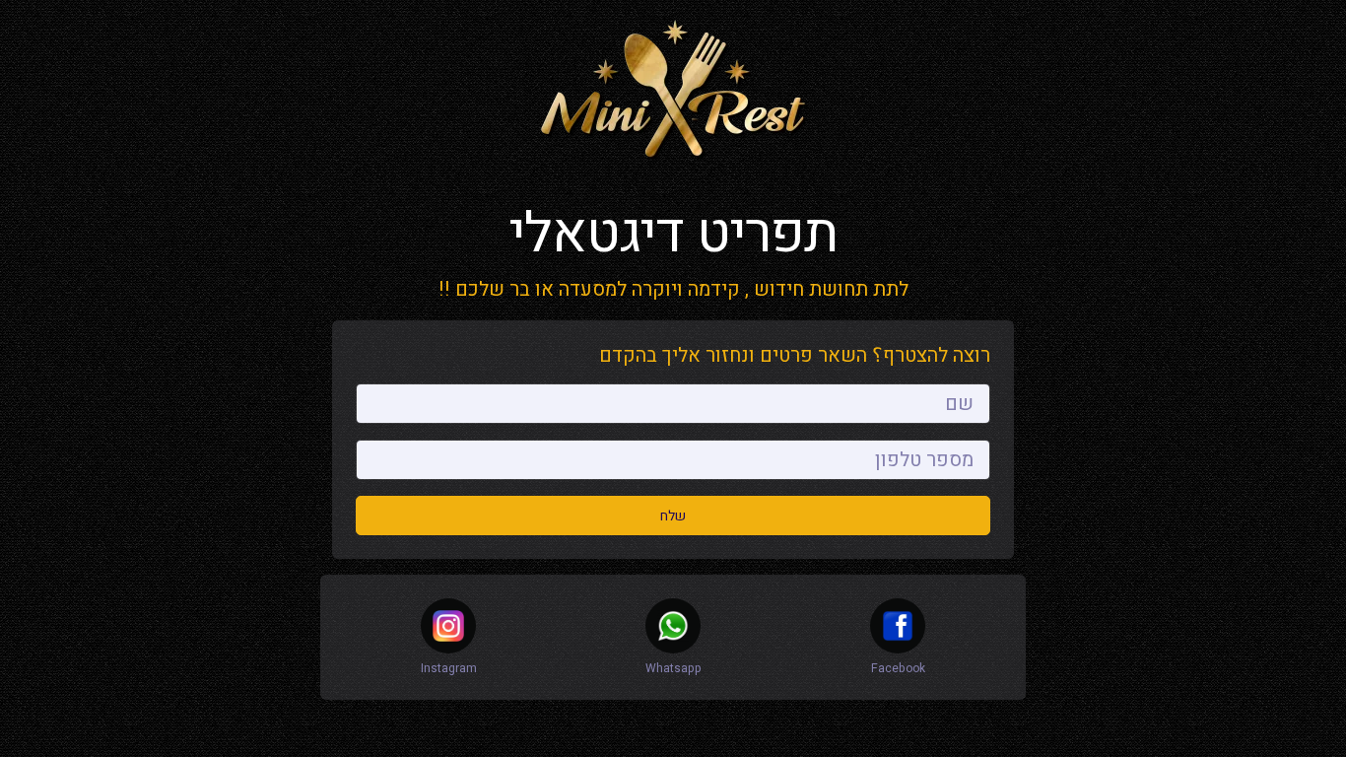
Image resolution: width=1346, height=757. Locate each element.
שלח (673, 516)
